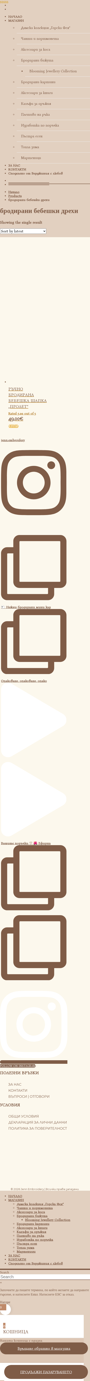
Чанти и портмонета (40, 38)
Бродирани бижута (37, 60)
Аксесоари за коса (35, 49)
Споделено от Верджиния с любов (35, 173)
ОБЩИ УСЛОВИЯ (23, 1116)
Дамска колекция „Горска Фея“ (45, 28)
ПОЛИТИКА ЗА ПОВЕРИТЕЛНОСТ (37, 1128)
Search (4, 1272)
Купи (13, 426)
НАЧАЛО (15, 17)
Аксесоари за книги (37, 93)
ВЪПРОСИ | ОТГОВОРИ (29, 1097)
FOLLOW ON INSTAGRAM (18, 1066)
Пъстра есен (31, 136)
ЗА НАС (14, 165)
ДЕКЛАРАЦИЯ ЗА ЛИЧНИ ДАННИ (37, 1122)
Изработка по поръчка (40, 125)
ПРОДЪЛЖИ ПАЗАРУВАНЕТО (46, 1372)
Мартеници (31, 158)
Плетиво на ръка (35, 114)
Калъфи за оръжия (36, 104)
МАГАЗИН (16, 21)
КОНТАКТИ (17, 169)
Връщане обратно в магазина (44, 1348)
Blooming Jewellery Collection (53, 71)
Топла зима (30, 147)
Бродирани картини (38, 82)
